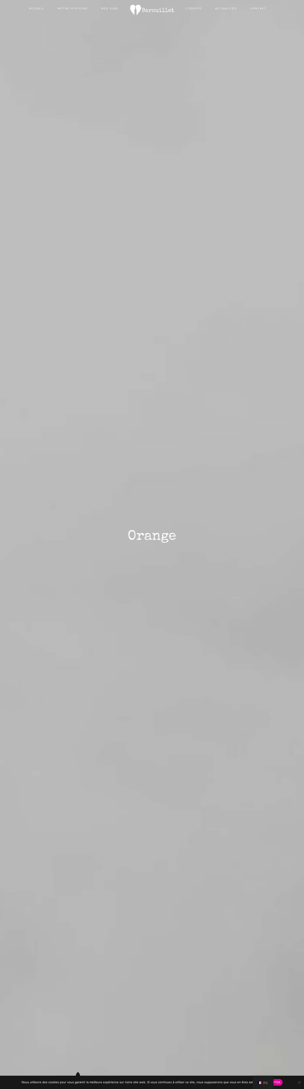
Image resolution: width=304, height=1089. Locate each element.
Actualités (226, 8)
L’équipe (194, 8)
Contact (258, 8)
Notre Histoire (73, 8)
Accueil (36, 8)
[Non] (299, 1084)
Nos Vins (109, 8)
